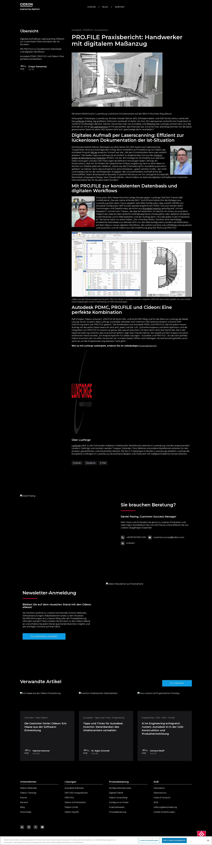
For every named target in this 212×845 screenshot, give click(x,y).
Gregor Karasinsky (37, 66)
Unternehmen (28, 781)
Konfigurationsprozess (120, 788)
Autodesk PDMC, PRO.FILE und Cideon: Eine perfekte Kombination (42, 57)
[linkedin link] (22, 827)
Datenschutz (160, 793)
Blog (22, 807)
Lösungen (70, 781)
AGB (156, 781)
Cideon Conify (71, 807)
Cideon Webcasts (28, 788)
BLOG (105, 7)
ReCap (94, 152)
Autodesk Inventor (151, 208)
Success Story (101, 30)
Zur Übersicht (177, 683)
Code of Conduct (162, 797)
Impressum (159, 788)
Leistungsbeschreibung (165, 807)
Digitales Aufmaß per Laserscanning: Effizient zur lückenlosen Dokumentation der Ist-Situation (42, 42)
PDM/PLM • (88, 30)
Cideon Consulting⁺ (118, 797)
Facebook (91, 463)
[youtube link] (42, 827)
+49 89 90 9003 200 (136, 537)
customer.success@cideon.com (168, 537)
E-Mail (103, 463)
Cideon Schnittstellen (75, 802)
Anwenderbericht (148, 346)
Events (23, 797)
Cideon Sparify (72, 812)
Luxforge (79, 121)
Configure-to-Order (119, 802)
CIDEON (91, 7)
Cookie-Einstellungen (164, 812)
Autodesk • (77, 30)
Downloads (25, 812)
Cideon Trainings (28, 793)
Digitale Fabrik (116, 793)
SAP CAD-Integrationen (76, 793)
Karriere (24, 802)
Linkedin (77, 463)
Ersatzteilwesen (117, 807)
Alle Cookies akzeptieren (174, 840)
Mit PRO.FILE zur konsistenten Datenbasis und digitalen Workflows (40, 50)
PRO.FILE (151, 124)
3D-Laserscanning (99, 127)
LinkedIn (130, 543)
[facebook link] (36, 827)
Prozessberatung (119, 781)
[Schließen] (208, 840)
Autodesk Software (74, 788)
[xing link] (29, 827)
